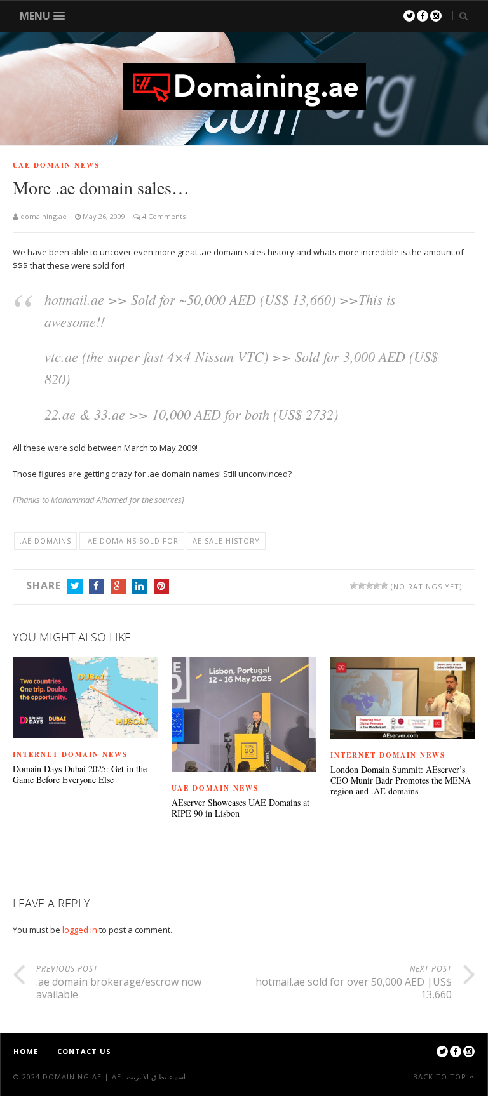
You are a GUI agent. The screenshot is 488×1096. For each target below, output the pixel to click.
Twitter (75, 586)
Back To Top (441, 1076)
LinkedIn (139, 586)
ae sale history (226, 540)
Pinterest (161, 586)
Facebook (96, 586)
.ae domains (45, 540)
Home (25, 1051)
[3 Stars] (369, 585)
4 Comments (163, 216)
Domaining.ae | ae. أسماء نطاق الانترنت (114, 1076)
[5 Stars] (384, 585)
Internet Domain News (70, 754)
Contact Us (84, 1051)
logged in (79, 929)
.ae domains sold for (132, 540)
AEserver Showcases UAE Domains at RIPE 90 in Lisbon (240, 808)
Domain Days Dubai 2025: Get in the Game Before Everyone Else (80, 774)
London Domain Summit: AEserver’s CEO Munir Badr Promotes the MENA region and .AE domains (400, 780)
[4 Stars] (377, 585)
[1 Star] (354, 585)
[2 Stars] (361, 585)
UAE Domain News (56, 165)
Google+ (118, 586)
